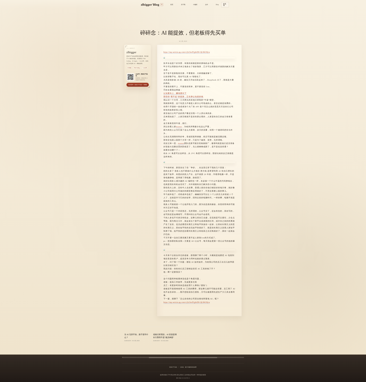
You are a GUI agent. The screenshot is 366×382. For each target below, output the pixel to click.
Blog (217, 4)
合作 (206, 4)
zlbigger (127, 340)
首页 (171, 4)
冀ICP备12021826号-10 (183, 378)
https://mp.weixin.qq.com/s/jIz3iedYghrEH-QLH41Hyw (186, 52)
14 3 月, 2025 (183, 41)
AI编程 (195, 4)
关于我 (183, 4)
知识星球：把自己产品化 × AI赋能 (137, 84)
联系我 (224, 4)
